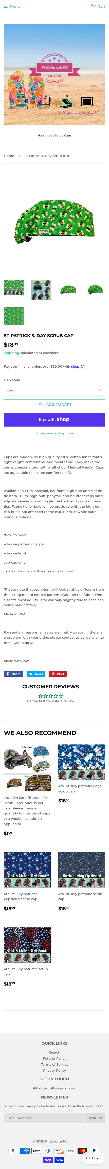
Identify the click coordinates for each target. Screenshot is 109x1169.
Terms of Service (54, 1064)
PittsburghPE (56, 1141)
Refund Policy (54, 1058)
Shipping (11, 353)
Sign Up (95, 1118)
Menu (15, 6)
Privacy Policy (54, 1070)
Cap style (12, 380)
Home (9, 156)
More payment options (54, 433)
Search (54, 1052)
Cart (101, 6)
